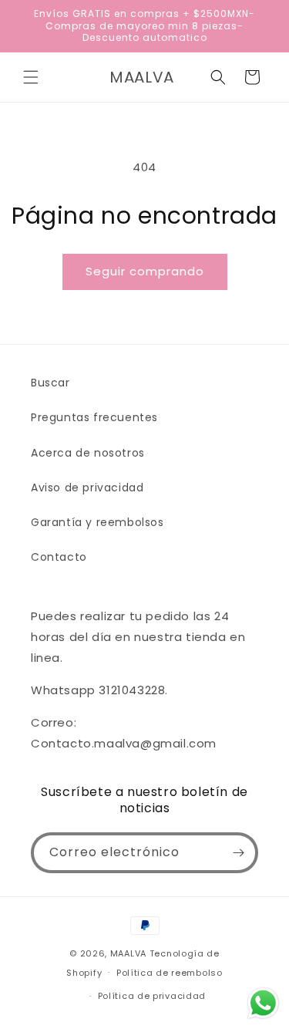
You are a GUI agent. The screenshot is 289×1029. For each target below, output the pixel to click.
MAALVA (128, 953)
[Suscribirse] (238, 852)
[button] (31, 77)
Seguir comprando (145, 271)
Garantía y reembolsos (97, 522)
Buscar (50, 382)
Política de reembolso (169, 973)
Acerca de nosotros (88, 453)
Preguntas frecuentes (94, 417)
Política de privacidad (152, 996)
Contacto (59, 557)
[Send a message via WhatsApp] (263, 1003)
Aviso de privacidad (87, 487)
